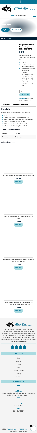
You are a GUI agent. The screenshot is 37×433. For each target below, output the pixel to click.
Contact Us (18, 377)
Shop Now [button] (18, 182)
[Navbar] (34, 15)
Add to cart (25, 94)
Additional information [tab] (20, 105)
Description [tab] (6, 105)
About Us (18, 361)
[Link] (18, 8)
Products (18, 364)
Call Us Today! (16, 30)
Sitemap (18, 374)
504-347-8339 (18, 411)
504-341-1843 (21, 15)
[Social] (12, 347)
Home (3, 38)
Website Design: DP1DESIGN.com (17, 429)
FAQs (18, 367)
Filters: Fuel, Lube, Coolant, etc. (26, 99)
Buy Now (5, 30)
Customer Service (18, 370)
